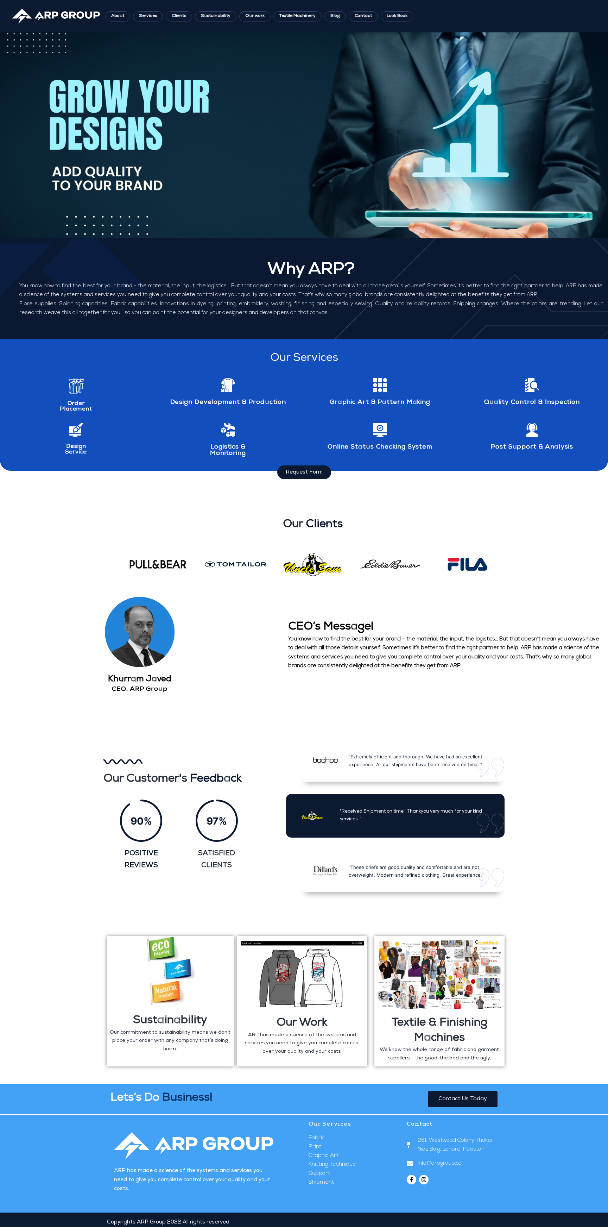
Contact (363, 16)
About (117, 16)
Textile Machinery (297, 16)
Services (148, 16)
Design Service (76, 449)
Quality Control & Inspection (532, 402)
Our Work (302, 1023)
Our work (255, 16)
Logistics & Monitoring (228, 450)
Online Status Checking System (380, 447)
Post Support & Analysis (532, 447)
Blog (335, 16)
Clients (179, 16)
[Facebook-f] (411, 1179)
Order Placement (76, 406)
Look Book (397, 16)
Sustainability (215, 16)
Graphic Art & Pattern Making (380, 402)
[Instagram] (424, 1179)
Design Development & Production (228, 402)
